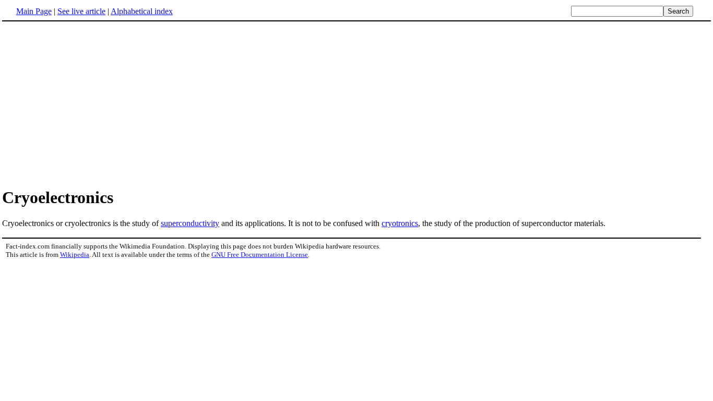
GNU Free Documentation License (259, 254)
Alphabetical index (142, 11)
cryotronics (400, 223)
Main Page (34, 11)
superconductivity (190, 223)
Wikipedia (74, 254)
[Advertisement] (356, 104)
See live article (81, 11)
